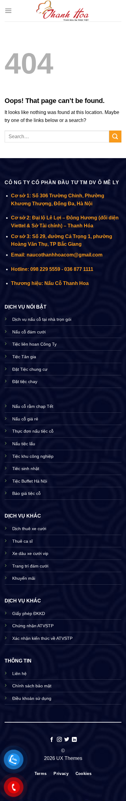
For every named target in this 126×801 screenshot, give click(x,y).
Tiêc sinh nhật (25, 468)
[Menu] (8, 10)
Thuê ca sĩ (22, 541)
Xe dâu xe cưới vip (30, 553)
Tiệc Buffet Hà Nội (29, 481)
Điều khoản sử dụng (31, 698)
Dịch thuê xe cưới (29, 528)
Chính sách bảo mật (31, 685)
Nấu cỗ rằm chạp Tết (32, 406)
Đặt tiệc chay (24, 381)
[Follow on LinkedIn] (74, 739)
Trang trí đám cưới (30, 566)
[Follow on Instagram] (59, 739)
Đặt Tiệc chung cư (29, 369)
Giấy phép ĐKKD (28, 613)
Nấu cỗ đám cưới (29, 331)
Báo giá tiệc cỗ (26, 493)
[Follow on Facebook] (51, 739)
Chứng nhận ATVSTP (33, 625)
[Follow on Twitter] (66, 739)
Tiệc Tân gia (24, 356)
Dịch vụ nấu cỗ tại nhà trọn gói (41, 319)
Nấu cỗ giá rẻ (25, 418)
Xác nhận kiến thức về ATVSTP (42, 638)
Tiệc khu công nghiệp (33, 456)
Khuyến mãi (23, 578)
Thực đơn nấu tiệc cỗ (33, 431)
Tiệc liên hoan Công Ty (34, 344)
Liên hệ (19, 673)
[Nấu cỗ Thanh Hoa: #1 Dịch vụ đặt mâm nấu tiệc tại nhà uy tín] (63, 10)
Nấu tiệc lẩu (23, 443)
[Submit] (115, 136)
